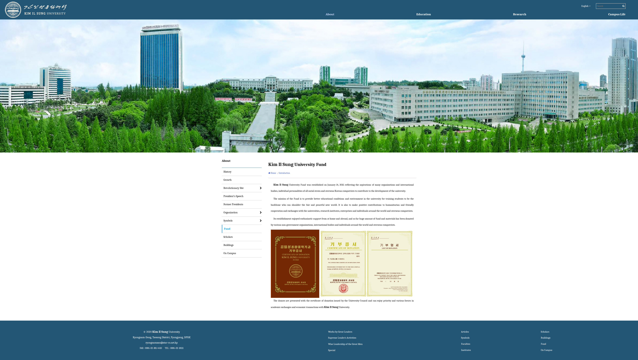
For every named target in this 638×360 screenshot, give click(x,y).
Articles (465, 331)
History (227, 171)
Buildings (228, 245)
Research (519, 14)
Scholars (228, 236)
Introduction (284, 173)
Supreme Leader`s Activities (342, 337)
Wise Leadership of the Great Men (345, 344)
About (330, 14)
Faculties (465, 344)
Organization (230, 212)
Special (331, 350)
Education (423, 14)
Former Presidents (233, 204)
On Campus (229, 253)
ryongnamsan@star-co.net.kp (162, 342)
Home (273, 173)
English (585, 6)
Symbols (227, 220)
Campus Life (617, 14)
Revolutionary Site (233, 188)
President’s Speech (233, 196)
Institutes (466, 350)
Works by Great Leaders (340, 331)
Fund (227, 228)
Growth (227, 179)
